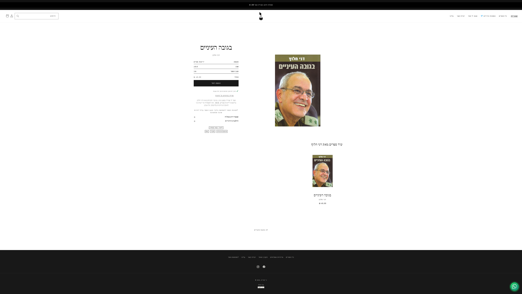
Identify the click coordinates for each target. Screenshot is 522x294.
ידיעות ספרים (199, 62)
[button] (514, 16)
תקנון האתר (263, 257)
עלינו (452, 16)
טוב (195, 71)
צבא (207, 131)
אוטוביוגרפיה (222, 131)
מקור (213, 131)
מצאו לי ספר (472, 16)
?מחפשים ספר (233, 257)
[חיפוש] (18, 16)
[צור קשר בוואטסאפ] (514, 286)
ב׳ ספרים (264, 280)
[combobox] (36, 16)
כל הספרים (503, 16)
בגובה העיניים (322, 195)
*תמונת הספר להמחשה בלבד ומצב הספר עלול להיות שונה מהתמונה (216, 111)
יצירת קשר (461, 16)
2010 (196, 66)
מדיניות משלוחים (276, 257)
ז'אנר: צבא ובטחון (216, 128)
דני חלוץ (216, 55)
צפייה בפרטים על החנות (224, 95)
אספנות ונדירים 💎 (488, 16)
